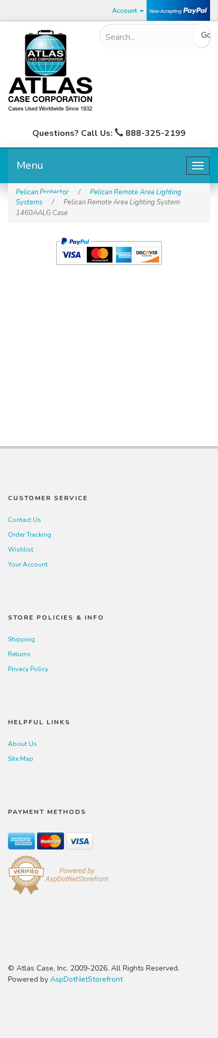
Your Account (28, 564)
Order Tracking (29, 534)
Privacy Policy (28, 669)
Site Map (20, 758)
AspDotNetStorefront (86, 979)
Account (125, 10)
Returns (19, 654)
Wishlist (20, 549)
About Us (22, 744)
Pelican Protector (42, 192)
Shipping (21, 639)
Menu (29, 165)
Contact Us (24, 520)
